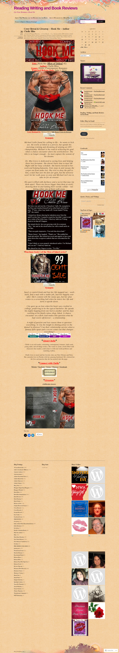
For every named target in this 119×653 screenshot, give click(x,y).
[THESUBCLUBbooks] (97, 475)
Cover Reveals (17, 510)
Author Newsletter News (20, 476)
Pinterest (55, 367)
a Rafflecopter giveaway (49, 384)
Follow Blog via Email (87, 121)
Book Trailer (17, 501)
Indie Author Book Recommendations (23, 523)
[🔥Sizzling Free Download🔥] (86, 231)
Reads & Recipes (18, 553)
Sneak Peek (17, 577)
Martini (58, 37)
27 (102, 42)
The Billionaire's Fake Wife (88, 160)
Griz (82, 153)
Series (35, 38)
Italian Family (52, 37)
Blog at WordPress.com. (19, 651)
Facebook (41, 367)
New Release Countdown (20, 541)
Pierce (32, 38)
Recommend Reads (19, 555)
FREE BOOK (17, 519)
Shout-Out (16, 575)
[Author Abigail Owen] (97, 543)
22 (85, 42)
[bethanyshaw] (97, 576)
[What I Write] (80, 526)
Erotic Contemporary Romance (44, 35)
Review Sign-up (18, 566)
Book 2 (67, 34)
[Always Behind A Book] (80, 509)
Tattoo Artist (46, 38)
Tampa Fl (40, 38)
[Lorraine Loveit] (97, 610)
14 (82, 39)
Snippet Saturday (18, 580)
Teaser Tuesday (18, 589)
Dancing (29, 35)
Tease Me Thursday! (19, 584)
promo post (17, 548)
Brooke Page (84, 168)
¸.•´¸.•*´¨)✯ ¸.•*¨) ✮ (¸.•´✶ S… (94, 106)
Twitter (48, 367)
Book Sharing (17, 499)
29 (85, 45)
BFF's (63, 34)
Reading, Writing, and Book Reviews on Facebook (92, 114)
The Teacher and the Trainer (88, 174)
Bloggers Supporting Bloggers (21, 488)
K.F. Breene (84, 182)
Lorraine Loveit (88, 91)
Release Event (17, 564)
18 (96, 39)
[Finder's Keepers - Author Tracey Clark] (97, 509)
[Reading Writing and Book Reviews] (80, 627)
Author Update (18, 483)
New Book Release (19, 539)
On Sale (16, 544)
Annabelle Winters (85, 175)
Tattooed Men (53, 38)
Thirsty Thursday (18, 591)
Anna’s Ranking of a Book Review (60, 18)
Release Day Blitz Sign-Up (21, 562)
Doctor (33, 35)
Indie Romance (18, 526)
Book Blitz (17, 492)
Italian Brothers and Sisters (41, 37)
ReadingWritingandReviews (32, 34)
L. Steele (83, 161)
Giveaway (16, 521)
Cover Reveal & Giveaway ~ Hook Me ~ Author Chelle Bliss (46, 30)
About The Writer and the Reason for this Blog (31, 18)
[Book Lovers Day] (99, 219)
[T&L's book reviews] (97, 559)
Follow (84, 134)
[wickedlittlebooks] (80, 593)
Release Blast (17, 557)
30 (89, 45)
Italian (32, 37)
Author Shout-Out (18, 478)
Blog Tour (16, 485)
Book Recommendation (20, 494)
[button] (88, 77)
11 (96, 36)
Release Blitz (17, 559)
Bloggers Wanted (18, 490)
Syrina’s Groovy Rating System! (26, 22)
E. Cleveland (84, 154)
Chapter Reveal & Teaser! (20, 505)
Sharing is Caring (18, 573)
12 (99, 36)
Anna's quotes (86, 201)
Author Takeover (18, 481)
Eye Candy (17, 514)
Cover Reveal (45, 34)
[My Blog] (80, 576)
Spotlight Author (18, 582)
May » (85, 47)
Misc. (15, 535)
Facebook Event (18, 517)
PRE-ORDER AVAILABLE (21, 546)
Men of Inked (64, 37)
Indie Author (27, 37)
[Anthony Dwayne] (97, 492)
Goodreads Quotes (100, 205)
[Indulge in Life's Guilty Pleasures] (80, 543)
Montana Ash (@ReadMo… (91, 106)
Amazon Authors (18, 472)
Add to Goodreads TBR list (21, 470)
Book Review (17, 496)
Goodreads (63, 367)
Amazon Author (57, 34)
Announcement (18, 474)
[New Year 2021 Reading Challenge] (86, 223)
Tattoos (59, 38)
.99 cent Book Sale (18, 467)
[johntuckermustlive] (97, 526)
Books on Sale (17, 503)
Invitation (16, 528)
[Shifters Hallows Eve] (80, 475)
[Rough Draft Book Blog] (97, 593)
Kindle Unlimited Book (20, 530)
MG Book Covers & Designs (61, 132)
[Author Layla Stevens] (80, 559)
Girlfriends (59, 35)
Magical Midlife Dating (87, 181)
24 (92, 42)
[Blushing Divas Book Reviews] (80, 610)
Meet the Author (18, 532)
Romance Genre (18, 571)
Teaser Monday (18, 586)
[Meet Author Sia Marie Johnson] (86, 214)
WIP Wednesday (18, 595)
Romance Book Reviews (20, 568)
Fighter (54, 35)
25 (96, 42)
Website (34, 367)
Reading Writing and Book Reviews (46, 8)
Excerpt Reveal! (18, 512)
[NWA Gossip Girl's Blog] (80, 492)
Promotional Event (18, 550)
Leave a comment (20, 37)
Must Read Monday (19, 537)
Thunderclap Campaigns (20, 593)
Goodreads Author (67, 35)
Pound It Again (85, 167)
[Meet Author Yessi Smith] (99, 231)
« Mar (81, 47)
